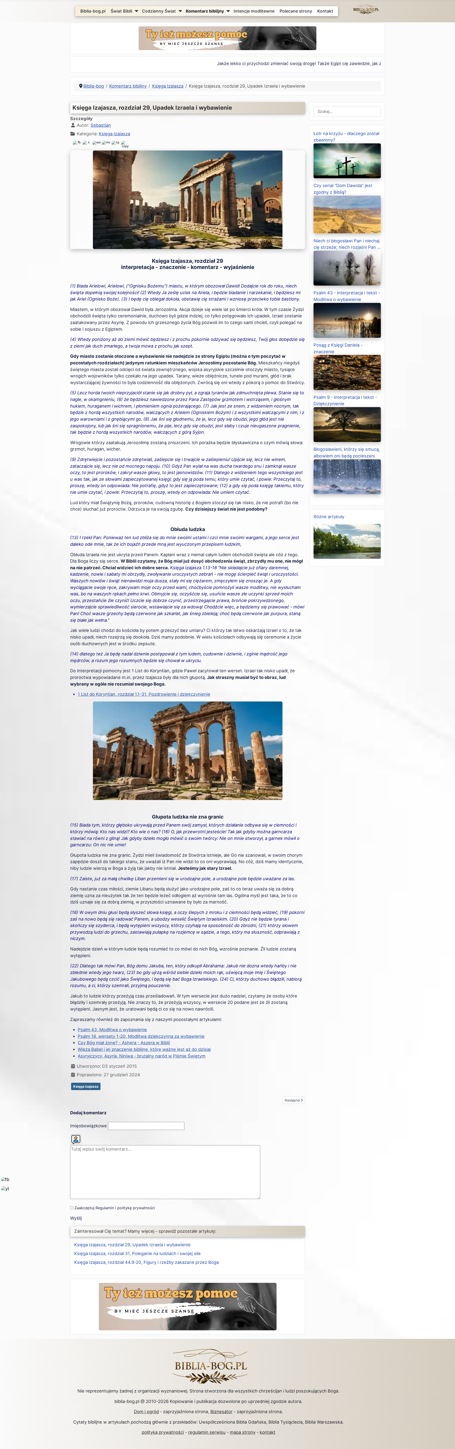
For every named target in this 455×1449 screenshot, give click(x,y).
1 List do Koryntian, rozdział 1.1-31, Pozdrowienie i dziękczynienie (144, 694)
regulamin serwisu (207, 1432)
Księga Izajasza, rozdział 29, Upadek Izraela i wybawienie (132, 1244)
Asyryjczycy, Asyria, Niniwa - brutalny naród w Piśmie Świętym (141, 1056)
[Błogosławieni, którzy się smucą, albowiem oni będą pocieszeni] (347, 476)
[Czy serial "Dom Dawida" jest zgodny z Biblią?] (347, 214)
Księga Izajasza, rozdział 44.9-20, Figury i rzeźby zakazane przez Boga (146, 1262)
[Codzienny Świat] (179, 11)
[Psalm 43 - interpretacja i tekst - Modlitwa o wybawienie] (347, 319)
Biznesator (221, 1411)
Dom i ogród (146, 1411)
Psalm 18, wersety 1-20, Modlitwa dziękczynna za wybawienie (141, 1036)
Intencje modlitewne (254, 11)
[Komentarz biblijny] (227, 11)
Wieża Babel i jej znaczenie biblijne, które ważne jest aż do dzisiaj (144, 1049)
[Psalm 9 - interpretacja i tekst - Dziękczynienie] (347, 424)
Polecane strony (296, 11)
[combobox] (347, 111)
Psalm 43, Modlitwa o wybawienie (112, 1029)
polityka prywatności (163, 1432)
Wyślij (76, 1218)
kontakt (267, 1432)
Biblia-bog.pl (92, 11)
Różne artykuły (329, 516)
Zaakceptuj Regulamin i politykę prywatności (114, 1207)
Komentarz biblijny (205, 11)
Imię (88, 1125)
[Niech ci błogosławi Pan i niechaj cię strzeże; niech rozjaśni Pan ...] (347, 267)
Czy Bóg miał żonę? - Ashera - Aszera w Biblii (124, 1042)
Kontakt (325, 11)
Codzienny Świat (159, 11)
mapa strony (242, 1432)
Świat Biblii (121, 11)
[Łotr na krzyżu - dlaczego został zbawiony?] (347, 160)
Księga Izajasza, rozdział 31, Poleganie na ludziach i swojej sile (137, 1253)
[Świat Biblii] (135, 11)
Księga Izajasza (114, 133)
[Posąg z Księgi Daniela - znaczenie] (347, 372)
